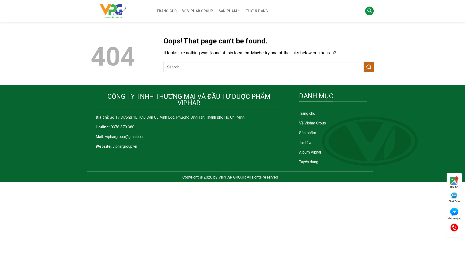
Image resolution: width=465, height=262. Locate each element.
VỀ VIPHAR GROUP (197, 11)
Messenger (454, 218)
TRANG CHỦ (166, 11)
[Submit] (369, 67)
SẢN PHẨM (228, 11)
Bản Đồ (454, 187)
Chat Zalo (454, 201)
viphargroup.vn (125, 146)
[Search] (369, 11)
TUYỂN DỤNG (257, 11)
